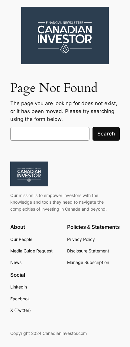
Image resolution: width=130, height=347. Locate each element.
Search (106, 134)
